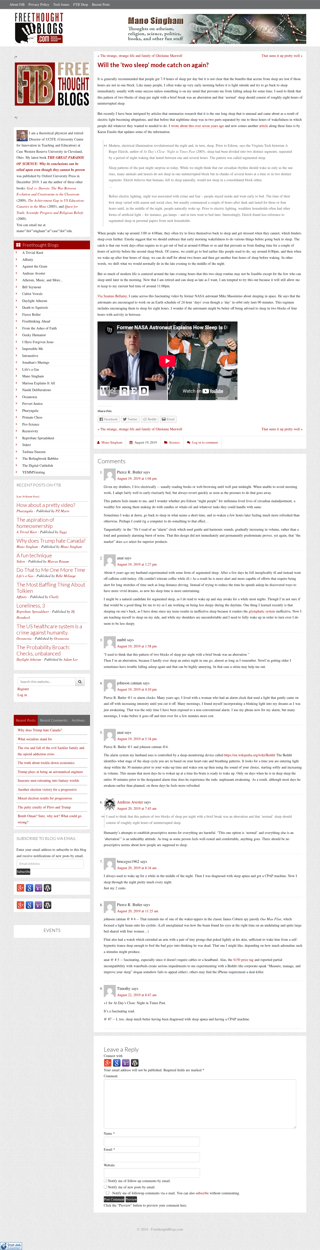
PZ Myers (62, 510)
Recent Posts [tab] (26, 720)
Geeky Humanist (34, 334)
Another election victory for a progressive (47, 789)
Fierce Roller (31, 314)
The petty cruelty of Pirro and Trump (44, 807)
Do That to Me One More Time (50, 570)
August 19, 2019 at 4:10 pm (137, 689)
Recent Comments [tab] (54, 720)
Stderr (26, 444)
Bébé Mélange (66, 575)
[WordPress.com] (48, 887)
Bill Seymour (31, 287)
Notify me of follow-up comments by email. (139, 1180)
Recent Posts (101, 4)
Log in (22, 694)
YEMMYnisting (33, 472)
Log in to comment (205, 442)
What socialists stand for (35, 739)
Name (109, 1133)
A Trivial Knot (32, 252)
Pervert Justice (32, 403)
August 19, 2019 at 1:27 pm (137, 564)
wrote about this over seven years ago (197, 125)
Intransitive (30, 355)
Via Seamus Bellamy (112, 296)
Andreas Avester (33, 273)
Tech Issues (61, 4)
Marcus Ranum (58, 561)
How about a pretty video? (45, 505)
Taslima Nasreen (34, 451)
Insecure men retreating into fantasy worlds (48, 780)
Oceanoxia (29, 396)
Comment (111, 1076)
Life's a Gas (30, 369)
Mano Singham (33, 376)
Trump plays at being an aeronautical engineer (50, 771)
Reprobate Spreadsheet (38, 438)
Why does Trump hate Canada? (50, 540)
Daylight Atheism (34, 300)
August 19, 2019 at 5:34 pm (137, 738)
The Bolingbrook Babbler (40, 458)
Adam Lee (71, 659)
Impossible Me (32, 348)
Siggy (63, 531)
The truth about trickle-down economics (46, 762)
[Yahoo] (38, 887)
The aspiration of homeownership (35, 522)
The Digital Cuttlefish (37, 465)
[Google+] (20, 887)
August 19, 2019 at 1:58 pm (137, 646)
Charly (54, 596)
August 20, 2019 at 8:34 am (136, 867)
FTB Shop (80, 4)
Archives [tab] (78, 720)
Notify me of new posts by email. (132, 1187)
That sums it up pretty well (281, 55)
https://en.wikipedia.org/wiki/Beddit (249, 755)
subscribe (202, 1193)
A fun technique (34, 555)
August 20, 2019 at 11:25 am (137, 911)
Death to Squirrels (35, 307)
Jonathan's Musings (35, 362)
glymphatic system (262, 611)
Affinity (27, 259)
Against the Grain (34, 266)
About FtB (17, 4)
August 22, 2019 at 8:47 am (136, 994)
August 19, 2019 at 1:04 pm (137, 478)
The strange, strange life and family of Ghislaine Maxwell (141, 55)
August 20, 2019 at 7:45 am (136, 808)
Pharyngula (30, 410)
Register (23, 688)
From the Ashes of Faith (39, 328)
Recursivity (30, 431)
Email (109, 1149)
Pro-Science (30, 424)
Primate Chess (32, 417)
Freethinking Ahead (36, 321)
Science (174, 442)
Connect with (113, 1055)
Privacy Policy (38, 4)
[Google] (30, 887)
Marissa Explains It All (38, 383)
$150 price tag (243, 959)
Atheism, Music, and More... (42, 280)
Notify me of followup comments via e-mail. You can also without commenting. (175, 1193)
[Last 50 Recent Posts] (27, 496)
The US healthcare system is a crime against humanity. (49, 629)
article (263, 125)
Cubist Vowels (32, 293)
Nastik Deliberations (36, 389)
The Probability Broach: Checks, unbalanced (43, 650)
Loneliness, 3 (30, 605)
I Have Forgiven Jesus (38, 341)
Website (109, 1165)
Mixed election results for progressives (45, 798)
